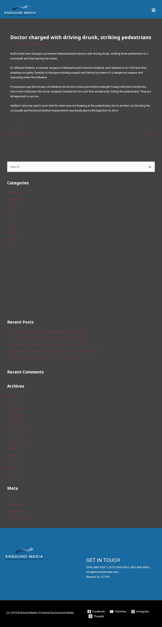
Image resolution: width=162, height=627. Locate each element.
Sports (11, 225)
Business (12, 193)
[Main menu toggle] (153, 10)
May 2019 (13, 467)
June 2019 (14, 461)
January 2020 (15, 415)
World (11, 245)
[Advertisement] (38, 282)
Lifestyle (17, 44)
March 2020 (14, 402)
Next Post (149, 134)
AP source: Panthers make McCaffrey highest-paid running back (47, 332)
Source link (17, 119)
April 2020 (13, 396)
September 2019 (17, 441)
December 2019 (17, 422)
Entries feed (14, 504)
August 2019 (15, 448)
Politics (12, 219)
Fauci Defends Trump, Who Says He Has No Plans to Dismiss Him (47, 338)
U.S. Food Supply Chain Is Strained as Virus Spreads (39, 345)
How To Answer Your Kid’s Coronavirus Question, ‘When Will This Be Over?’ (54, 351)
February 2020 (16, 409)
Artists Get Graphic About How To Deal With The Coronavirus (45, 358)
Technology (14, 232)
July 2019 (13, 454)
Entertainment (16, 199)
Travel (11, 238)
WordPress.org (17, 518)
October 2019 (16, 435)
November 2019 (17, 428)
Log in (11, 498)
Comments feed (17, 511)
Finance (12, 206)
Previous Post (15, 134)
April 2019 (13, 474)
